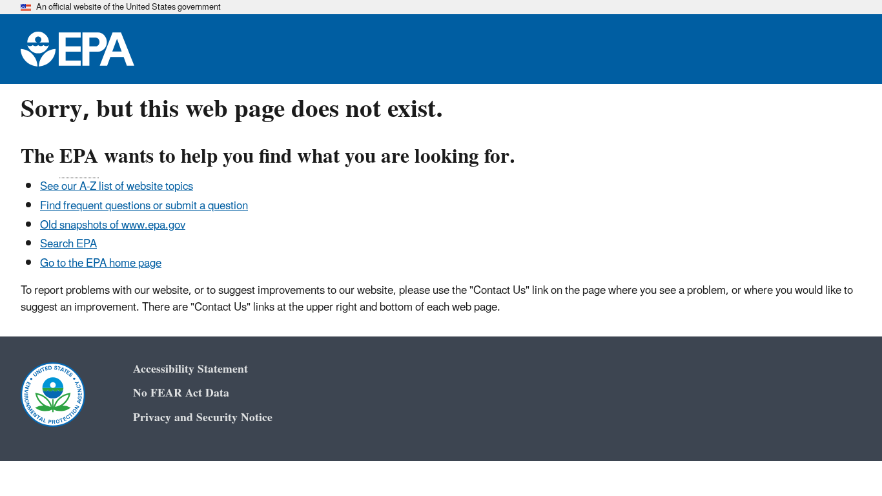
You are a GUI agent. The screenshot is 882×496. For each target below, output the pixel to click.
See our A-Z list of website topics (116, 186)
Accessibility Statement (190, 369)
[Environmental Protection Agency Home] (77, 49)
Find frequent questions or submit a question (144, 206)
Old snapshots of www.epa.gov (112, 225)
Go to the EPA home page (100, 263)
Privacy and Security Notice (202, 417)
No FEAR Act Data (181, 393)
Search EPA (68, 244)
